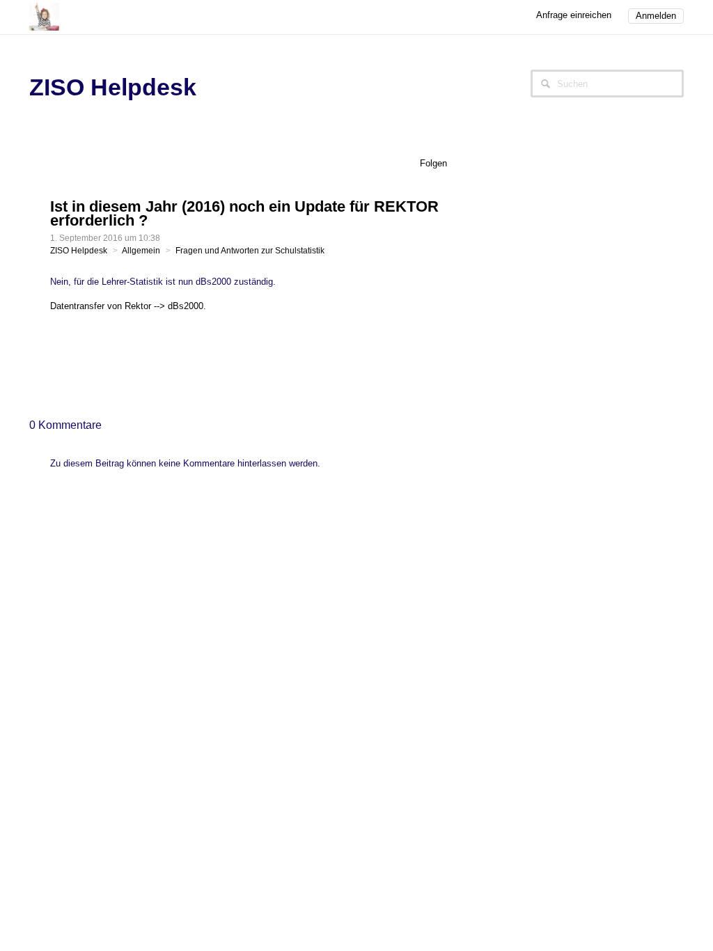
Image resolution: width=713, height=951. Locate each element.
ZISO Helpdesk (78, 251)
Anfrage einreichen (573, 15)
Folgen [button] (433, 163)
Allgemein (141, 251)
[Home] (44, 15)
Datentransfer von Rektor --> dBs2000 (126, 306)
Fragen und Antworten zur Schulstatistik (249, 251)
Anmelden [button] (656, 15)
